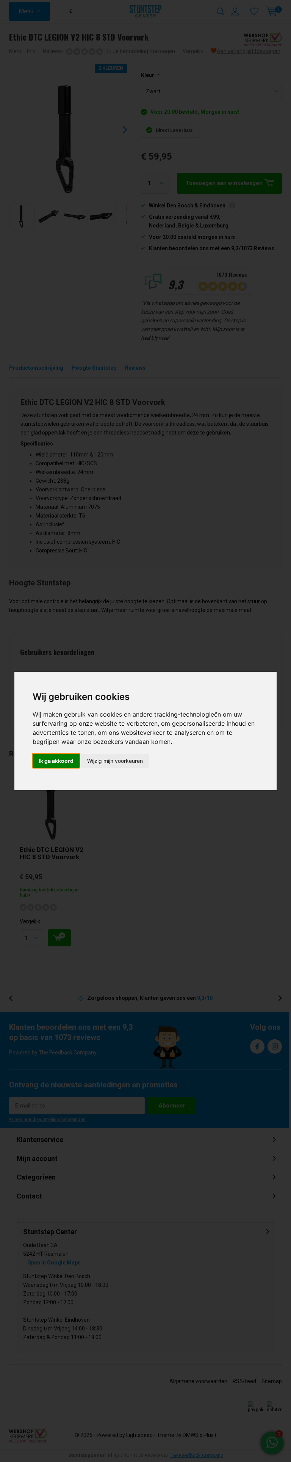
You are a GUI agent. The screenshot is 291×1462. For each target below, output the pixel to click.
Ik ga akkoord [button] (56, 761)
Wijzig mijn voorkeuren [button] (115, 761)
